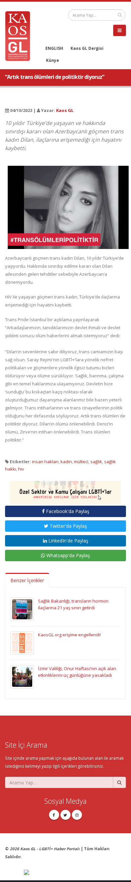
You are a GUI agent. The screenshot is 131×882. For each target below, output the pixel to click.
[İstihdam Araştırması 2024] (65, 490)
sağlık (96, 462)
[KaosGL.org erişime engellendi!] (22, 643)
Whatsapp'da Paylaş (67, 555)
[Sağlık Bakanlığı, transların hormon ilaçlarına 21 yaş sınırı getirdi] (22, 609)
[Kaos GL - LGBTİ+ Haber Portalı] (20, 35)
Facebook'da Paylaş (67, 511)
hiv (21, 469)
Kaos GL (65, 110)
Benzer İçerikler (27, 580)
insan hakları (45, 462)
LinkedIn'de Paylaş (67, 540)
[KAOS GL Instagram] (77, 815)
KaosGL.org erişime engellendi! (69, 635)
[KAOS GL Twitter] (65, 815)
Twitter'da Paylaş (67, 526)
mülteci (81, 462)
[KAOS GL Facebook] (54, 815)
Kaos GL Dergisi (87, 48)
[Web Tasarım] (75, 872)
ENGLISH (54, 48)
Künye (52, 60)
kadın (66, 462)
